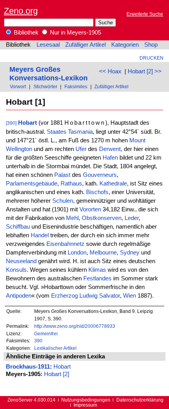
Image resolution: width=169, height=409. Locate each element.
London (77, 252)
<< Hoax (110, 71)
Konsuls (16, 270)
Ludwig (88, 296)
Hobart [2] (56, 374)
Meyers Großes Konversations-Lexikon (48, 73)
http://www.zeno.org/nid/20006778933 (74, 326)
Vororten (90, 209)
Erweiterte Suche (145, 13)
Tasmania (80, 132)
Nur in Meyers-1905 (74, 32)
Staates (56, 132)
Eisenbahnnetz (65, 244)
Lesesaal (48, 45)
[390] (11, 122)
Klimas (97, 270)
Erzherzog (64, 296)
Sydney (130, 252)
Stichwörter (45, 86)
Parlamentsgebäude (31, 183)
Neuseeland (21, 261)
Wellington (19, 149)
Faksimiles (75, 86)
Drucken (151, 57)
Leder (132, 218)
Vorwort (18, 86)
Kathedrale (113, 183)
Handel (40, 235)
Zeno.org (21, 11)
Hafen (110, 158)
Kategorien (125, 45)
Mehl (72, 218)
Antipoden (18, 296)
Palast (62, 175)
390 (38, 340)
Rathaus (71, 183)
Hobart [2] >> (145, 71)
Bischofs (97, 192)
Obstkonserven (101, 218)
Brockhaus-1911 (28, 367)
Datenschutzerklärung (139, 399)
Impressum (85, 404)
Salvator (109, 296)
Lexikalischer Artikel (55, 348)
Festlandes (97, 278)
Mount (137, 140)
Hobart (27, 123)
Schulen (62, 201)
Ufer (80, 149)
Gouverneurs (100, 175)
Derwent (110, 149)
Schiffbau (18, 227)
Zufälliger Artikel (85, 45)
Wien (129, 296)
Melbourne (103, 252)
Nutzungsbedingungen (85, 399)
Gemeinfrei (46, 333)
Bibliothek (25, 32)
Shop (151, 45)
